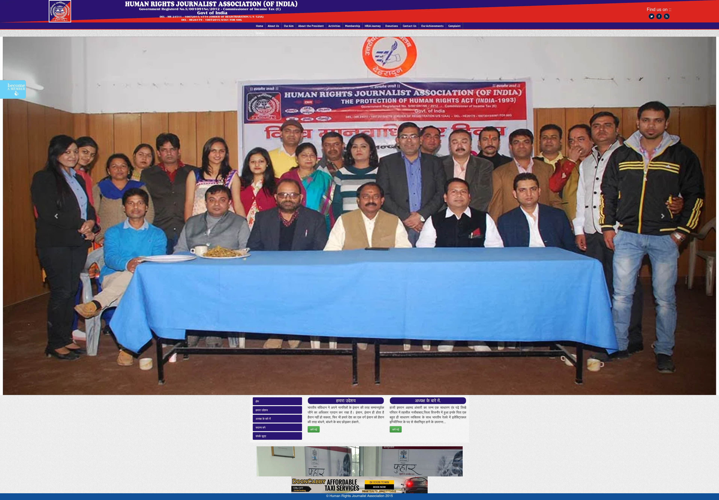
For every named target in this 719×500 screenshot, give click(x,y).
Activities (334, 26)
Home (259, 26)
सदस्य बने (261, 427)
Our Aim (289, 26)
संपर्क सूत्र (261, 436)
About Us (273, 26)
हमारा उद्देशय (262, 410)
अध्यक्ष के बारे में (263, 419)
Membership (352, 26)
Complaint (454, 26)
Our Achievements (432, 26)
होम (257, 401)
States (260, 33)
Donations (391, 26)
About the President (311, 26)
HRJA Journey (373, 26)
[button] (56, 216)
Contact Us (409, 26)
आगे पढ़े (313, 429)
